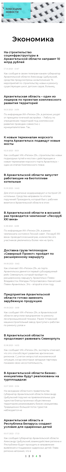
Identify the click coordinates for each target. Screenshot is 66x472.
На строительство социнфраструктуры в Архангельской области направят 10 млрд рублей (32, 57)
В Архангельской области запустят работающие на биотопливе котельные (31, 178)
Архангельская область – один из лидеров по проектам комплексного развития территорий (32, 100)
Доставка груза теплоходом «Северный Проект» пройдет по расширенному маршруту (29, 254)
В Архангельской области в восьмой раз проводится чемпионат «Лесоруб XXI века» (33, 216)
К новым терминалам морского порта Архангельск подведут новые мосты (32, 141)
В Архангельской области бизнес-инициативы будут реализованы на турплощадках (31, 376)
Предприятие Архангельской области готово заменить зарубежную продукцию (27, 298)
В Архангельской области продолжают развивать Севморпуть (32, 337)
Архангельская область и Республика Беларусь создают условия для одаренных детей (28, 424)
